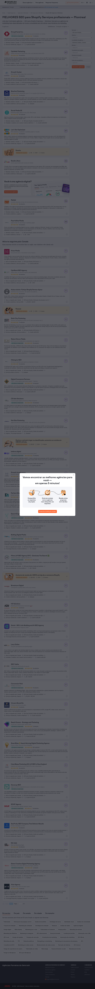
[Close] (73, 475)
